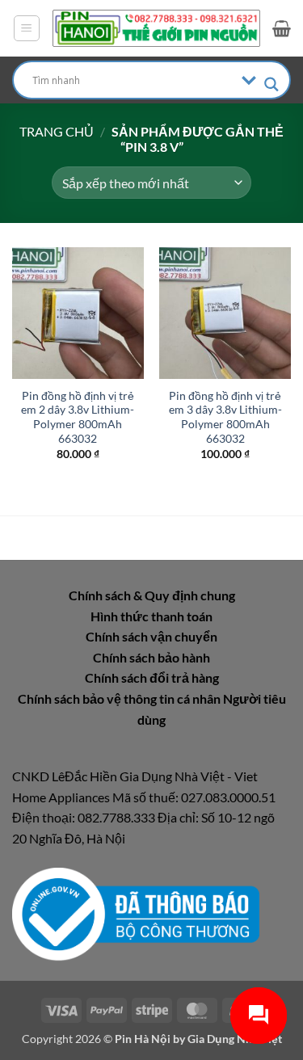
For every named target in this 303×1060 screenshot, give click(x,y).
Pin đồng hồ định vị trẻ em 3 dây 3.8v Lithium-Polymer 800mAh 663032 (225, 417)
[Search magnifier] (271, 84)
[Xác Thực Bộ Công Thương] (135, 912)
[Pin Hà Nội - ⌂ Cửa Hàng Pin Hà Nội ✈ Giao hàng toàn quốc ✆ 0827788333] (156, 28)
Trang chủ (56, 131)
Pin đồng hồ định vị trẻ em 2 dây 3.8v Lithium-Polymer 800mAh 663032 (77, 417)
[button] (27, 28)
